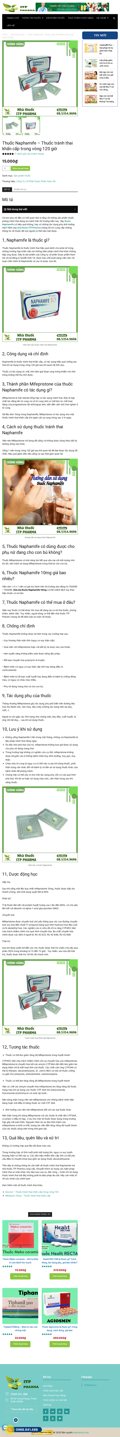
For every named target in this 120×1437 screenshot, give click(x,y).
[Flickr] (52, 1411)
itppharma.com (81, 1432)
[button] (114, 18)
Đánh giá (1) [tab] (20, 189)
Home (5, 34)
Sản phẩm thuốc (55, 18)
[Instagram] (59, 1411)
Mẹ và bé (101, 18)
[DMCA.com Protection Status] (41, 1433)
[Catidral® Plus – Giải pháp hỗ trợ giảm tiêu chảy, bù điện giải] (91, 48)
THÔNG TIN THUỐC (31, 18)
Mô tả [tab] (7, 189)
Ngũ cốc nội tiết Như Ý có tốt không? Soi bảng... (107, 99)
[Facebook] (45, 1411)
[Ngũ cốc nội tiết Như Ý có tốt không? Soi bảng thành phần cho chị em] (91, 99)
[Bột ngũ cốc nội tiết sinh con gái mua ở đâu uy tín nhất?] (91, 75)
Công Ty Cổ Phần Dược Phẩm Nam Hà (35, 181)
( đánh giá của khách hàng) (29, 153)
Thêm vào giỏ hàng (20, 168)
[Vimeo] (59, 1418)
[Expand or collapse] (41, 209)
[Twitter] (52, 1418)
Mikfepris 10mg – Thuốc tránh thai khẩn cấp (27, 1195)
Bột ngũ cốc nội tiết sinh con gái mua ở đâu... (106, 75)
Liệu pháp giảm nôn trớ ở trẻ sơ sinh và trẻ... (106, 63)
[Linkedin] (67, 1411)
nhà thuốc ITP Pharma (29, 227)
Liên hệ (11, 25)
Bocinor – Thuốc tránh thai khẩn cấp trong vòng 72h (32, 1192)
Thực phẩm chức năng (81, 18)
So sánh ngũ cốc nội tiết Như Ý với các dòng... (107, 87)
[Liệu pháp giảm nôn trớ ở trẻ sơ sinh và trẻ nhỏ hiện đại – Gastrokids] (91, 63)
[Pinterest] (45, 1418)
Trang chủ (13, 18)
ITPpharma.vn (90, 1385)
